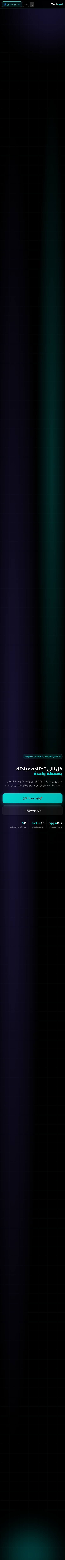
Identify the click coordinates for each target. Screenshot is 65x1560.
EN (26, 4)
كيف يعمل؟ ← (32, 810)
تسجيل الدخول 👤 (12, 4)
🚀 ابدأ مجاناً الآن (32, 798)
